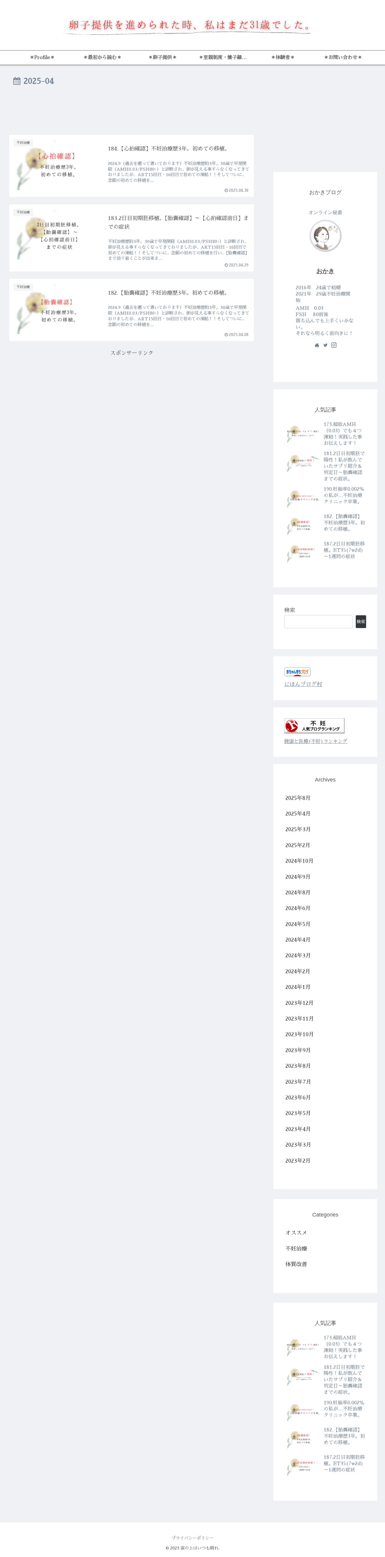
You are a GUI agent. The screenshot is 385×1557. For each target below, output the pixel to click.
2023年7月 (298, 1082)
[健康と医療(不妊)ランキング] (314, 731)
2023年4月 (298, 1129)
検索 (289, 610)
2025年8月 (298, 798)
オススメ (296, 1232)
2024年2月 (297, 971)
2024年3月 (298, 956)
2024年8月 (298, 892)
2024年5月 (298, 924)
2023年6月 (298, 1097)
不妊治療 (296, 1248)
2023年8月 (298, 1066)
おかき (325, 271)
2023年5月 (298, 1113)
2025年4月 (298, 813)
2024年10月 (299, 861)
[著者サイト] (317, 345)
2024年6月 (298, 908)
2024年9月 (298, 877)
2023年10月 (299, 1034)
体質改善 (296, 1264)
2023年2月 (298, 1161)
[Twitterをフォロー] (325, 345)
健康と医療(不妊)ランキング (315, 741)
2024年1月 (298, 987)
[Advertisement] (131, 111)
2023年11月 (299, 1018)
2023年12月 (299, 1003)
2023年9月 (298, 1050)
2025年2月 (297, 845)
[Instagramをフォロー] (333, 345)
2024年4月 (298, 940)
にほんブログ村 (303, 684)
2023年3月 (298, 1145)
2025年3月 (298, 829)
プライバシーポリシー (192, 1538)
